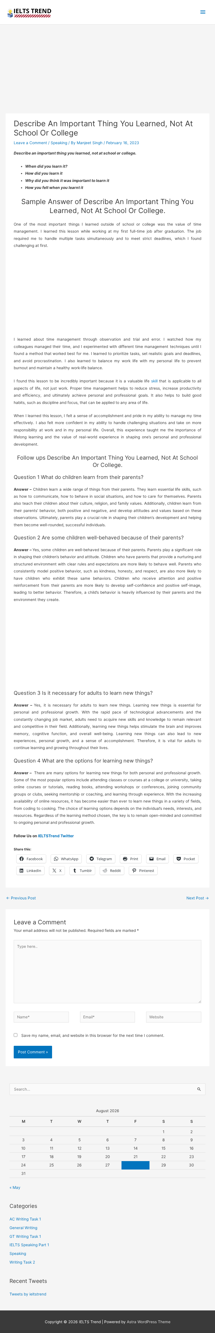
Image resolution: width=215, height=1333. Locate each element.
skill (154, 381)
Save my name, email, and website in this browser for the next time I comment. (92, 1035)
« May (15, 1187)
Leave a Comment (30, 143)
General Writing (23, 1228)
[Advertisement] (107, 72)
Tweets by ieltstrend (28, 1294)
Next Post (197, 898)
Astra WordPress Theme (148, 1322)
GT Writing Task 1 (25, 1236)
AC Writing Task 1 (25, 1219)
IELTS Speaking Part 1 (29, 1245)
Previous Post (21, 898)
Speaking (59, 143)
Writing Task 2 (22, 1262)
